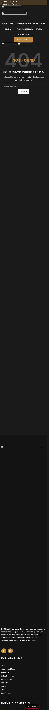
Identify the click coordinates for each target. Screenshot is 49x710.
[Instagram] (10, 650)
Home (4, 1)
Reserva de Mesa (24, 40)
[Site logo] (11, 9)
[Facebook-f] (3, 650)
